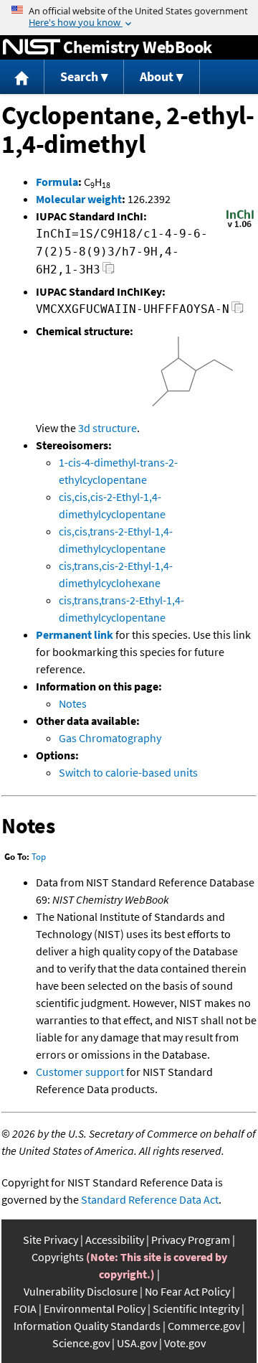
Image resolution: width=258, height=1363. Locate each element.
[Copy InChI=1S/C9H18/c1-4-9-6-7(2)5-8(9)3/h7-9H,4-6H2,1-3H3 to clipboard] (108, 272)
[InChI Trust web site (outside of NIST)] (240, 226)
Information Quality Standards (87, 1325)
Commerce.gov (204, 1325)
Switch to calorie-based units (128, 772)
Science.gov (81, 1343)
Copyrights (58, 1257)
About (156, 76)
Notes (73, 703)
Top (39, 857)
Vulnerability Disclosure (81, 1291)
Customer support (80, 1071)
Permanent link (74, 634)
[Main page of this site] (22, 77)
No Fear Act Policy (187, 1291)
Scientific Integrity (196, 1308)
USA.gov (137, 1343)
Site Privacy (50, 1239)
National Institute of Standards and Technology (31, 47)
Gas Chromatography (110, 738)
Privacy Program (190, 1239)
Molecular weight (79, 199)
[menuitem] (22, 77)
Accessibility (114, 1239)
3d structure (107, 428)
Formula (57, 181)
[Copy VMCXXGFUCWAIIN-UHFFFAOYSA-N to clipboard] (237, 311)
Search (79, 76)
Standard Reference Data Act (150, 1199)
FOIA (25, 1308)
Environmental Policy (94, 1308)
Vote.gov (185, 1343)
